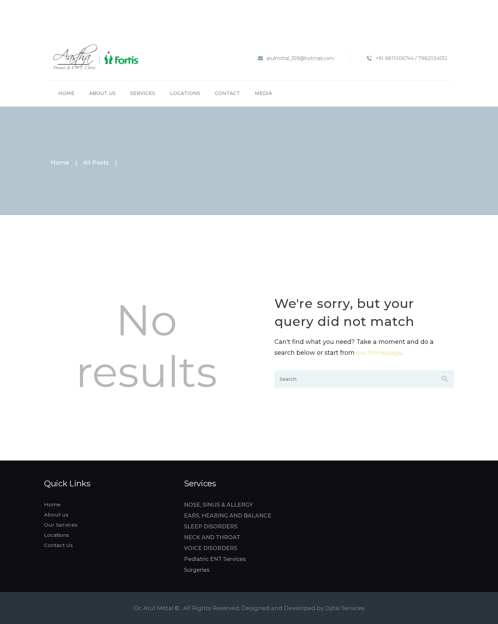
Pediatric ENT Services (215, 559)
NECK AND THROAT (212, 537)
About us (56, 514)
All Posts (96, 162)
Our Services (61, 525)
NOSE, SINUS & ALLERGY (218, 505)
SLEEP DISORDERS (210, 526)
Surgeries (197, 570)
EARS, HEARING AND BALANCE (227, 515)
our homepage (379, 352)
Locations (56, 535)
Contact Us (58, 545)
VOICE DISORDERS (210, 548)
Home (60, 162)
